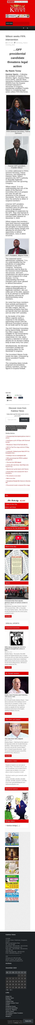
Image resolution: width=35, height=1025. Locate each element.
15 (19, 981)
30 (22, 987)
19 (10, 984)
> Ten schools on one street (13, 475)
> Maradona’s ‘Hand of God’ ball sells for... (17, 444)
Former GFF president (11, 428)
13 (13, 981)
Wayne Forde (14, 429)
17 (25, 981)
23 (22, 984)
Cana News (8, 999)
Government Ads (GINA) (12, 1008)
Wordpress (8, 1016)
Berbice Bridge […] (13, 825)
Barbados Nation (10, 998)
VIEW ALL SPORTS (12, 623)
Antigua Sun (9, 996)
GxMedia (16, 1022)
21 (16, 984)
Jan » (11, 989)
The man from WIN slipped (14, 739)
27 (13, 987)
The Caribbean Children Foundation (14, 1013)
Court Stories (19, 42)
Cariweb (8, 1004)
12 (10, 981)
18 (7, 984)
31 (25, 987)
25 (7, 987)
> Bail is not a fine (10, 478)
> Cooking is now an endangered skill (16, 455)
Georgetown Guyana (11, 1006)
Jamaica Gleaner (10, 1011)
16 (22, 981)
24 (25, 984)
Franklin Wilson (20, 428)
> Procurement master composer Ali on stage (18, 485)
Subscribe (24, 419)
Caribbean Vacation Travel (12, 1003)
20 (13, 984)
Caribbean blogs (10, 1001)
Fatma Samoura (11, 426)
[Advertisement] (17, 381)
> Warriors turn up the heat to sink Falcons (17, 469)
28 (16, 987)
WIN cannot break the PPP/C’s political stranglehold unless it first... (15, 648)
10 (25, 978)
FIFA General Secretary (21, 426)
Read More (8, 616)
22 (19, 984)
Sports (13, 44)
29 (19, 987)
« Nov (7, 989)
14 (16, 981)
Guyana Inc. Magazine (11, 1009)
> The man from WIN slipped (13, 462)
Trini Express (9, 1014)
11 (7, 981)
